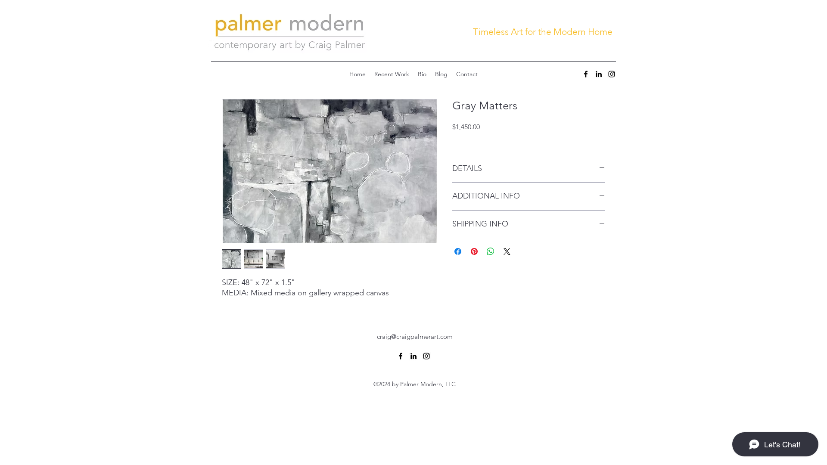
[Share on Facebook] (458, 251)
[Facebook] (585, 74)
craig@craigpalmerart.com (415, 336)
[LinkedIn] (598, 74)
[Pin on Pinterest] (474, 251)
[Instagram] (611, 74)
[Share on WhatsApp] (490, 251)
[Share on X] (507, 251)
